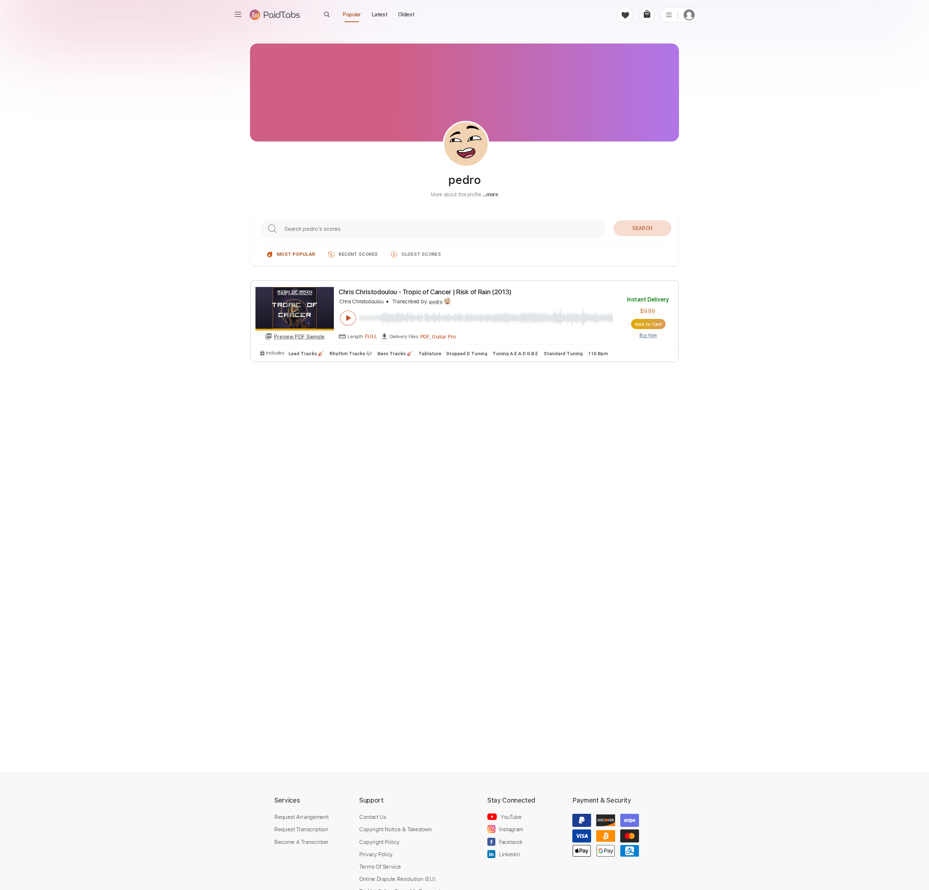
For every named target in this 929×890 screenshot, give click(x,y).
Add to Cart (648, 324)
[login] (689, 15)
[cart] (647, 14)
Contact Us (372, 816)
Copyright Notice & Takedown (395, 829)
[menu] (238, 14)
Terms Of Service (380, 866)
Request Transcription (301, 829)
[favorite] (625, 14)
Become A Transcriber (301, 841)
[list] (669, 14)
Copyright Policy (379, 841)
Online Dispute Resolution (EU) (397, 878)
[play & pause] (348, 318)
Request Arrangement (301, 816)
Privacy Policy (376, 854)
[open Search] (327, 14)
